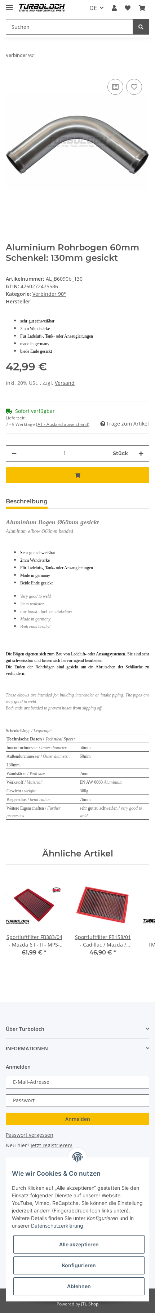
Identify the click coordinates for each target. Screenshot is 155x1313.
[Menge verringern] (14, 453)
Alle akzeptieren (79, 1244)
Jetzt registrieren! (51, 1145)
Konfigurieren (79, 1265)
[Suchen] (141, 27)
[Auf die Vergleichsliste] (115, 87)
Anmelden (77, 1119)
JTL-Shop (89, 1304)
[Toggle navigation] (9, 4)
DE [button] (93, 8)
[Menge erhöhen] (141, 453)
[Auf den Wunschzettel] (134, 87)
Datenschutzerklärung (57, 1226)
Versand (65, 382)
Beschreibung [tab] (27, 501)
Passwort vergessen (29, 1134)
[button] (114, 8)
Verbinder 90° (49, 293)
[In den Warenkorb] (77, 475)
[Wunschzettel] (127, 8)
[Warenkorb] (142, 8)
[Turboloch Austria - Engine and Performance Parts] (42, 8)
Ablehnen (79, 1286)
